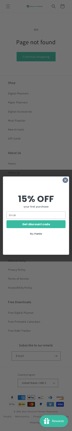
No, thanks (36, 233)
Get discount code (36, 224)
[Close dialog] (65, 180)
